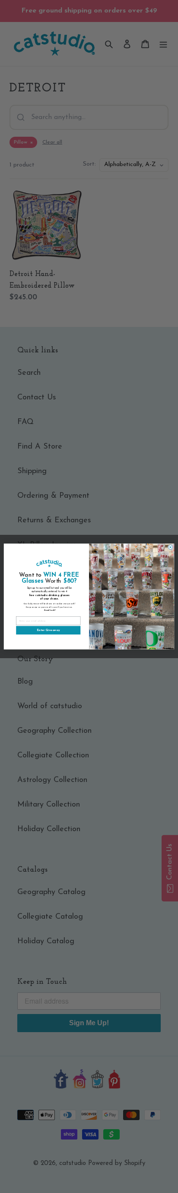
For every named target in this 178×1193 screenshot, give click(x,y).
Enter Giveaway (48, 630)
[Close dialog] (170, 547)
